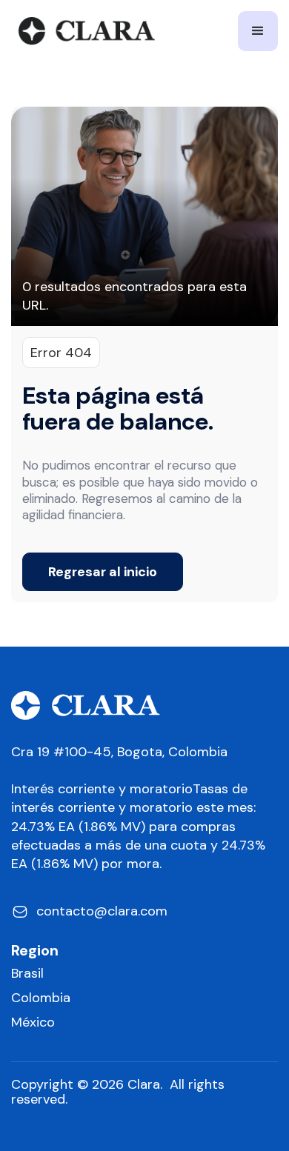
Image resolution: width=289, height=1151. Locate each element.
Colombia (40, 998)
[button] (258, 31)
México (33, 1022)
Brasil (27, 973)
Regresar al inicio (102, 572)
